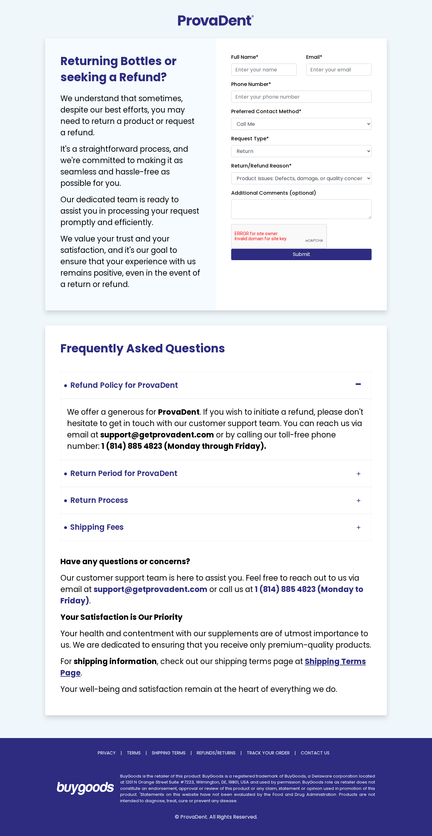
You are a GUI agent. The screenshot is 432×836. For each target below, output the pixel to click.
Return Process (99, 500)
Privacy (107, 753)
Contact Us (315, 753)
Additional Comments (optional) (273, 193)
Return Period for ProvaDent (123, 473)
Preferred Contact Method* (266, 111)
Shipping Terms (169, 753)
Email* (314, 57)
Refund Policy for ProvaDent (124, 385)
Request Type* (250, 138)
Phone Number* (251, 84)
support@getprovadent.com (150, 589)
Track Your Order (268, 753)
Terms (134, 753)
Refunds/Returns (216, 753)
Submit (301, 254)
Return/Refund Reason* (261, 165)
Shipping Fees (97, 527)
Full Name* (244, 57)
